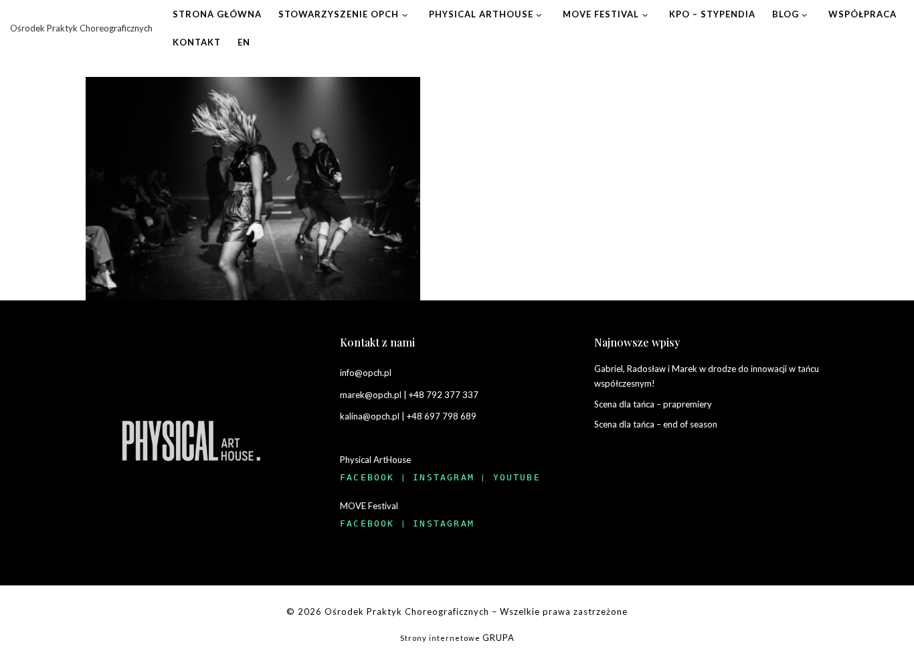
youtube (517, 477)
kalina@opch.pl (369, 416)
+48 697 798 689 (441, 416)
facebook (367, 477)
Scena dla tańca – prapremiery (653, 404)
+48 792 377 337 (443, 394)
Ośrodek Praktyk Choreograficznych (407, 611)
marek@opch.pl (370, 394)
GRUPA (498, 637)
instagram (443, 477)
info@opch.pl (365, 372)
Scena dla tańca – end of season (655, 424)
